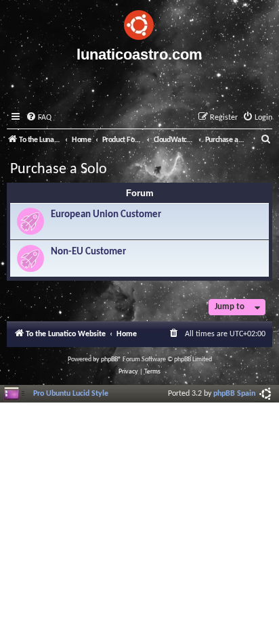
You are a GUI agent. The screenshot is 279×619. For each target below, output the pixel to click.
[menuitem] (38, 118)
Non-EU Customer (88, 252)
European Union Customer (106, 215)
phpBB (109, 359)
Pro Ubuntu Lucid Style (70, 394)
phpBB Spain (234, 394)
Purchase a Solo (58, 169)
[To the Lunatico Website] (139, 23)
